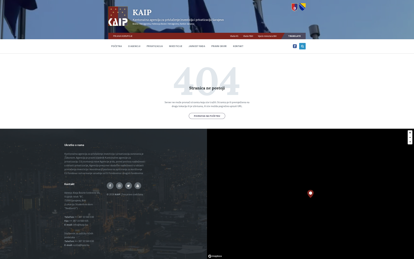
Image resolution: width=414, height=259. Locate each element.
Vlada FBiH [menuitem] (248, 36)
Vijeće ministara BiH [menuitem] (267, 36)
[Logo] (118, 24)
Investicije (175, 46)
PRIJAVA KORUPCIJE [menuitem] (122, 36)
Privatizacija (155, 46)
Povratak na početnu (207, 115)
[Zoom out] (410, 137)
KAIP (142, 12)
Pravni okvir (219, 46)
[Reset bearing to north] (410, 142)
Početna (116, 46)
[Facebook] (295, 47)
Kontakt (238, 46)
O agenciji (134, 46)
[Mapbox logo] (215, 256)
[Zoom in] (410, 132)
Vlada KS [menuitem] (234, 36)
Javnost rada (197, 46)
